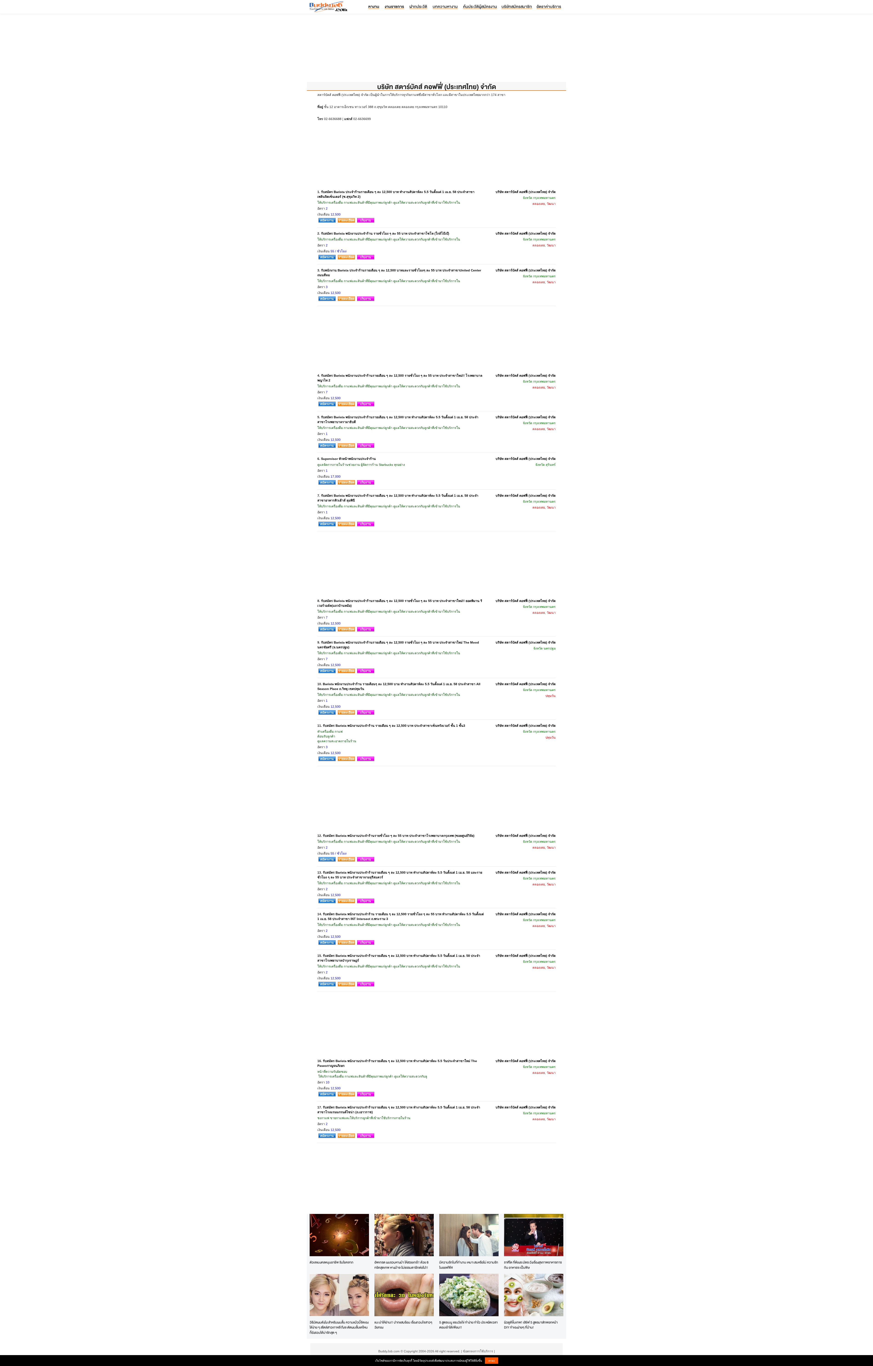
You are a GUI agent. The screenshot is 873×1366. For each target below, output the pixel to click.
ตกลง (491, 1360)
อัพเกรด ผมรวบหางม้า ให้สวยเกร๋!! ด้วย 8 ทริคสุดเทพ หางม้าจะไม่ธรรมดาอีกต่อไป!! (401, 1265)
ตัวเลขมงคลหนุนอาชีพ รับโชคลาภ (331, 1262)
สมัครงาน (327, 220)
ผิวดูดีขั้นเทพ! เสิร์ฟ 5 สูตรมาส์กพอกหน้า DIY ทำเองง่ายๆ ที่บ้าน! (531, 1325)
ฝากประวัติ (418, 6)
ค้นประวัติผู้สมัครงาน (480, 6)
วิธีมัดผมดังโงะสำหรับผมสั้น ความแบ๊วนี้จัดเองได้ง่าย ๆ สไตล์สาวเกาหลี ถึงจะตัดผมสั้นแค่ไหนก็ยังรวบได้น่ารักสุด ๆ (339, 1327)
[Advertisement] (436, 50)
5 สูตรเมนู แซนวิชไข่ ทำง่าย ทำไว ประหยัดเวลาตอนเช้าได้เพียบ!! (468, 1325)
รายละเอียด (346, 220)
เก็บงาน (365, 220)
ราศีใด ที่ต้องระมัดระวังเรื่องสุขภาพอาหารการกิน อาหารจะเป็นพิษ (533, 1265)
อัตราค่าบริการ (549, 6)
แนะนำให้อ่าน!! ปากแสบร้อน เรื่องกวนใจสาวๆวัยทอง (403, 1325)
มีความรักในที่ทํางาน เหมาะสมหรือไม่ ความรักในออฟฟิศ (468, 1265)
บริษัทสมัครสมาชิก (517, 6)
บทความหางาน (445, 6)
